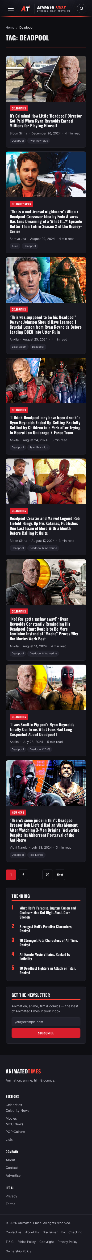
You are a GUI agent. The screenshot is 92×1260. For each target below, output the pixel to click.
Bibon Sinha (18, 133)
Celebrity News (21, 204)
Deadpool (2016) (39, 749)
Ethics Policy (26, 1242)
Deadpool (18, 140)
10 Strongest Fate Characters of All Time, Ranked (49, 942)
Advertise (13, 1175)
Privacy (11, 1196)
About (10, 1160)
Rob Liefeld (36, 854)
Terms (10, 1204)
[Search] (81, 8)
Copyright (46, 1242)
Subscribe (46, 1033)
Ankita (14, 339)
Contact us (13, 1232)
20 (48, 874)
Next (60, 874)
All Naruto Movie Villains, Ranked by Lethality (45, 956)
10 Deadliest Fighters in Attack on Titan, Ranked (48, 970)
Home (10, 27)
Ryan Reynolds (38, 140)
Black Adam (19, 346)
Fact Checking (71, 1232)
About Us (32, 1232)
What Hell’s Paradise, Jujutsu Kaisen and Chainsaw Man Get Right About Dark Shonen (48, 912)
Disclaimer (50, 1232)
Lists (9, 1139)
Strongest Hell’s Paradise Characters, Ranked (46, 928)
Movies (11, 1118)
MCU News (18, 812)
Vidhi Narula (18, 847)
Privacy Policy (67, 1242)
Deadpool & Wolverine (43, 548)
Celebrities (19, 108)
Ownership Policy (18, 1251)
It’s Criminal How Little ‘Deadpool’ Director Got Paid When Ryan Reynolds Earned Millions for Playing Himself (46, 120)
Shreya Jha (18, 239)
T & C (10, 1242)
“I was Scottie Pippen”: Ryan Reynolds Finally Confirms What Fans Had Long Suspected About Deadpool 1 (42, 729)
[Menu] (11, 8)
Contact (12, 1168)
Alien (15, 246)
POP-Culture (15, 1132)
